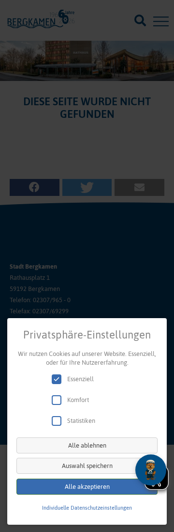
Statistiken (81, 420)
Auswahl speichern (87, 465)
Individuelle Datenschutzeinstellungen (87, 508)
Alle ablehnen (87, 445)
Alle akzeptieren (87, 486)
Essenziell (80, 379)
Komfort (78, 399)
